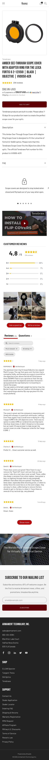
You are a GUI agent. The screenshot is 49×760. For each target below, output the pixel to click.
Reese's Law (7, 737)
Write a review (34, 325)
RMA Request (7, 721)
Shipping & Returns (10, 713)
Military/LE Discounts (11, 729)
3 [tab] (23, 203)
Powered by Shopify (24, 754)
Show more (24, 522)
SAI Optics (6, 677)
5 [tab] (28, 203)
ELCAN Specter (8, 669)
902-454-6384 (8, 635)
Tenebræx (6, 59)
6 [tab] (31, 203)
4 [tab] (25, 203)
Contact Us (6, 696)
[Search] (45, 3)
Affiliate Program (9, 725)
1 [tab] (17, 203)
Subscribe (24, 607)
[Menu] (3, 3)
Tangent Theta (8, 673)
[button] (21, 92)
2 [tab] (20, 203)
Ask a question (15, 325)
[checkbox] (9, 354)
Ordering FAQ (7, 708)
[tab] (25, 336)
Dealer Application (9, 700)
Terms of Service (9, 733)
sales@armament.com (11, 631)
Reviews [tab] (11, 335)
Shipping (5, 95)
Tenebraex (6, 681)
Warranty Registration (11, 717)
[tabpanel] (24, 434)
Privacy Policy (8, 742)
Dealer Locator (8, 704)
